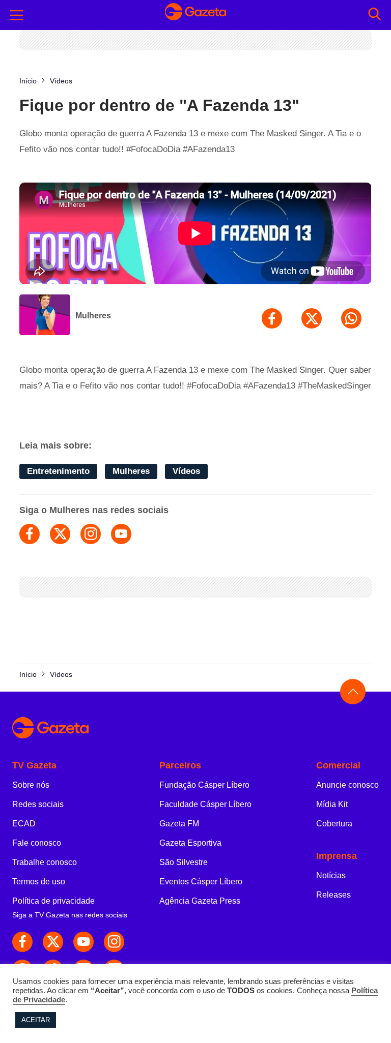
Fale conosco (36, 843)
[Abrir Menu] (16, 15)
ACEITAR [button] (35, 1020)
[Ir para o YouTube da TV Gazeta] (83, 942)
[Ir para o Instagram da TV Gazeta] (114, 942)
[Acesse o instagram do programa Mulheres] (90, 534)
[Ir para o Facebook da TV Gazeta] (22, 942)
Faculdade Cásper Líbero (205, 804)
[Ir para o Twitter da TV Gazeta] (53, 942)
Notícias (331, 875)
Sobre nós (30, 785)
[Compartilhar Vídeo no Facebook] (272, 318)
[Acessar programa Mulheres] (44, 315)
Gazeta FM (179, 823)
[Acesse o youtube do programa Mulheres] (121, 534)
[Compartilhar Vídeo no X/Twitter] (311, 318)
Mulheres (93, 315)
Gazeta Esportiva (190, 843)
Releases (333, 894)
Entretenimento (58, 471)
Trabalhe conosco (44, 862)
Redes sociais (38, 804)
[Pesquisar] (374, 15)
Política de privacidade (53, 901)
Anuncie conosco (347, 785)
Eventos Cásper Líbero (200, 881)
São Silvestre (183, 862)
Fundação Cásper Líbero (204, 785)
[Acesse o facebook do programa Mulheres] (29, 534)
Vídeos (186, 471)
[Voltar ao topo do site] (353, 691)
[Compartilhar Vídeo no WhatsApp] (351, 318)
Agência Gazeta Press (199, 901)
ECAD (24, 823)
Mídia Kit (332, 804)
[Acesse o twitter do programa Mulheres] (60, 534)
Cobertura (334, 823)
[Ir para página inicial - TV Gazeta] (195, 15)
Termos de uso (38, 881)
